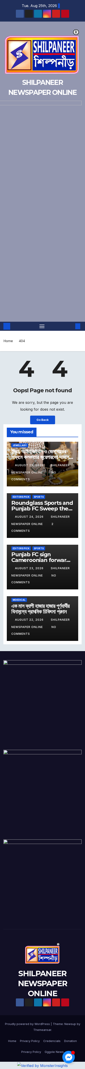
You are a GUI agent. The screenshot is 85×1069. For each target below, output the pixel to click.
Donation (70, 1041)
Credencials (52, 1041)
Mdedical (19, 599)
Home (8, 341)
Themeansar (42, 1030)
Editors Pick (21, 496)
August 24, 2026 (29, 516)
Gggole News (54, 1052)
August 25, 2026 (29, 465)
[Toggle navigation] (42, 326)
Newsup (70, 1024)
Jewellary (20, 445)
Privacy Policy (30, 1041)
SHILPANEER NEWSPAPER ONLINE (42, 983)
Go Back (42, 420)
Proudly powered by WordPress (28, 1024)
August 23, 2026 (29, 568)
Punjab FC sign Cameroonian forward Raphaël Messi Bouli (40, 560)
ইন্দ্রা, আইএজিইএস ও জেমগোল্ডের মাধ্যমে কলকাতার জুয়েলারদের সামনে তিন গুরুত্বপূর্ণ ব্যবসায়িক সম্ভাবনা (40, 457)
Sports (39, 496)
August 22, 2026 (29, 619)
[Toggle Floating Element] (68, 1057)
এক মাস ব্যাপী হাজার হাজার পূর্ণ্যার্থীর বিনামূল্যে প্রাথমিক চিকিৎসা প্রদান (40, 609)
